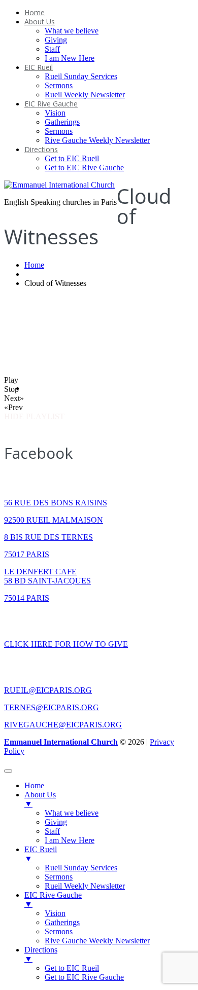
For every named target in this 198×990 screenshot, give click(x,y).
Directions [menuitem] (40, 954)
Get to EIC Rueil (72, 158)
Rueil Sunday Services (81, 76)
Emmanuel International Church (61, 742)
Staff (52, 49)
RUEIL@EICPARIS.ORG (48, 690)
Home (34, 12)
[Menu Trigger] (8, 771)
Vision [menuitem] (55, 913)
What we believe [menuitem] (71, 813)
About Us (39, 21)
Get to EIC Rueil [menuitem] (72, 968)
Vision (55, 112)
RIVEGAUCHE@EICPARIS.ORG (63, 724)
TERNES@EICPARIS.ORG (51, 707)
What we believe (71, 30)
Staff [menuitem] (52, 831)
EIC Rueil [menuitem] (40, 854)
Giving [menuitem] (56, 822)
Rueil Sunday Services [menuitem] (81, 867)
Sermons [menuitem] (59, 876)
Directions (41, 149)
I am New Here (69, 58)
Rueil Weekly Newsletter (85, 94)
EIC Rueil (38, 67)
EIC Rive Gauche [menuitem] (53, 899)
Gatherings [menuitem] (62, 922)
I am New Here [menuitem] (69, 840)
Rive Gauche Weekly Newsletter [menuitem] (97, 940)
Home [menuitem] (34, 785)
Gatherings (62, 122)
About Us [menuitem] (40, 799)
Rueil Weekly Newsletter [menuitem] (85, 886)
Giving (56, 39)
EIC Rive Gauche (51, 103)
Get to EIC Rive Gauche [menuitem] (84, 977)
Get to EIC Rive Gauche (84, 167)
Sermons (59, 85)
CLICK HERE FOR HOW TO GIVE (66, 644)
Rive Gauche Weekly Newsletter (97, 140)
